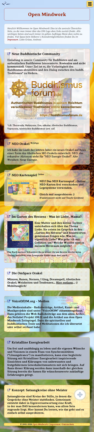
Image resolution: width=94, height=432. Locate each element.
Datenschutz (68, 424)
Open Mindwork (40, 424)
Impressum (12, 39)
